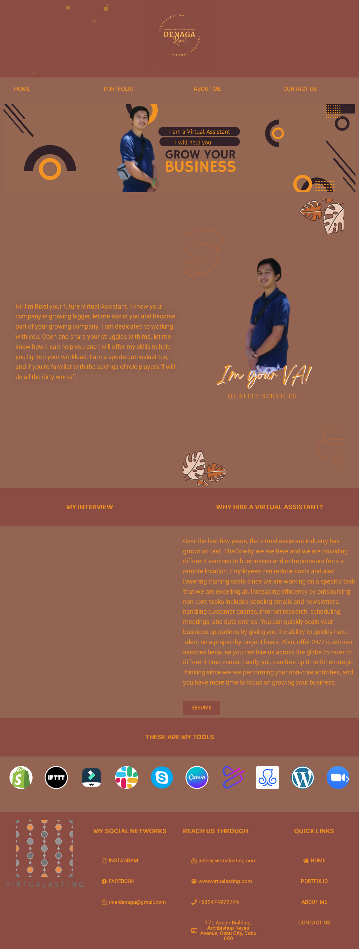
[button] (11, 779)
